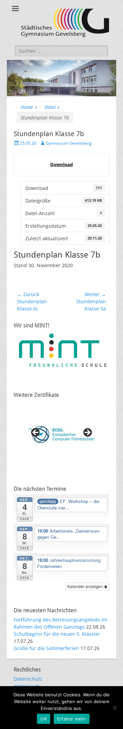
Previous (36, 433)
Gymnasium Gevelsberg (69, 143)
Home (28, 107)
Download (61, 164)
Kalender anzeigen (85, 586)
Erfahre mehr (71, 719)
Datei (52, 107)
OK (43, 719)
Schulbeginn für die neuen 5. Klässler (57, 634)
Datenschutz (28, 679)
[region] (61, 435)
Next (87, 433)
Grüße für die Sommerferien (46, 648)
